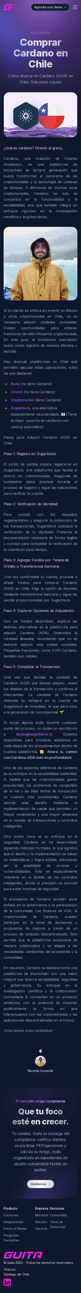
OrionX (16, 392)
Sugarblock (20, 408)
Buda (15, 384)
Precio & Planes (15, 1228)
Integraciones (13, 1222)
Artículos (41, 1222)
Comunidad (58, 1215)
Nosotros (41, 1215)
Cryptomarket (22, 400)
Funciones (11, 1215)
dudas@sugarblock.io (34, 734)
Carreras (41, 1228)
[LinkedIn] (7, 1282)
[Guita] (8, 7)
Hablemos (40, 1184)
